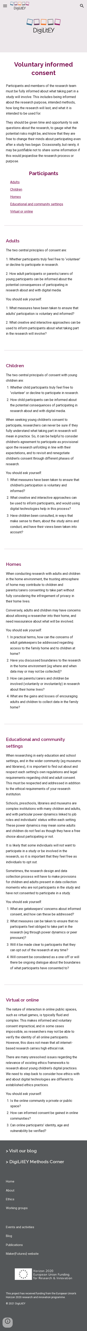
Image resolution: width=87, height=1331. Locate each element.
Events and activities (20, 1227)
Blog (9, 1236)
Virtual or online (21, 211)
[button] (5, 6)
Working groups (17, 1208)
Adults (15, 182)
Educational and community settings (36, 204)
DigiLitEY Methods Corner (36, 1161)
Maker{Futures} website (22, 1254)
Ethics (10, 1199)
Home (10, 1181)
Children (16, 189)
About (10, 1190)
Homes (15, 197)
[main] (43, 68)
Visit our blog (23, 1150)
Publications (14, 1245)
